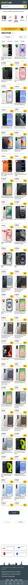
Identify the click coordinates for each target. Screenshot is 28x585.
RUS (25, 2)
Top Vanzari (6, 45)
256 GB (22, 41)
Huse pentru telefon (10, 20)
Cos (14, 583)
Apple (3, 41)
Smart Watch (22, 20)
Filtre (21, 37)
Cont (22, 583)
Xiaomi (16, 41)
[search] (25, 6)
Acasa (6, 583)
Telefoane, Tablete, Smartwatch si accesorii (13, 11)
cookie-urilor (11, 576)
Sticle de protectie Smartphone (16, 21)
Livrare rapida (3, 45)
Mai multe (14, 512)
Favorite (18, 583)
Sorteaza (8, 37)
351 (13, 33)
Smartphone (4, 20)
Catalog (10, 583)
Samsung (10, 41)
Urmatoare (20, 522)
